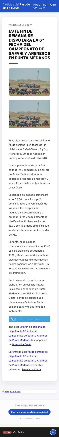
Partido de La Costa (16, 6)
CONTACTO (49, 4)
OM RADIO (39, 7)
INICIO (36, 4)
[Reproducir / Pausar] (53, 432)
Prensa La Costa (21, 344)
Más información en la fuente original (29, 412)
